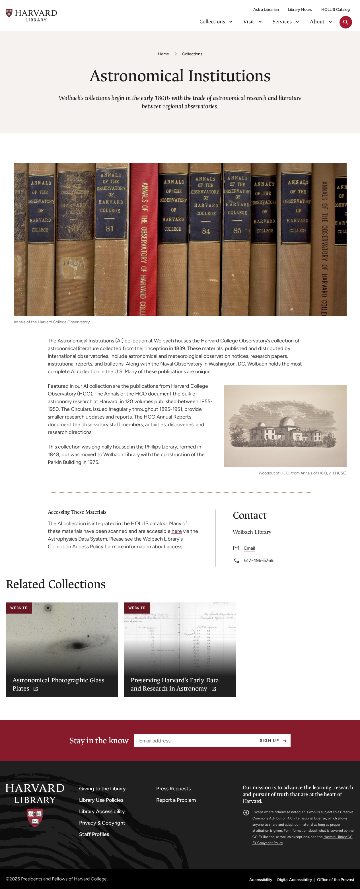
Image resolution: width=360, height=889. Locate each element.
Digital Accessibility (294, 880)
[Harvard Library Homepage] (31, 15)
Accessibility (260, 880)
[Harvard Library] (35, 806)
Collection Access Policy (75, 546)
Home (163, 54)
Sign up (269, 740)
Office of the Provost (335, 880)
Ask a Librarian (266, 9)
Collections (192, 54)
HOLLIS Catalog (335, 9)
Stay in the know (99, 741)
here (177, 531)
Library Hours (300, 9)
